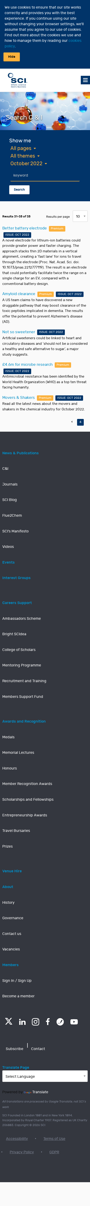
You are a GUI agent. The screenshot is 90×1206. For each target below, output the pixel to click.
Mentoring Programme (21, 665)
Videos (8, 547)
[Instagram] (35, 1021)
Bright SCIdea (14, 634)
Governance (12, 918)
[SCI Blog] (60, 1021)
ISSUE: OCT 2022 (17, 235)
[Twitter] (9, 1023)
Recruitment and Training (24, 681)
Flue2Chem (12, 515)
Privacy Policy (22, 1152)
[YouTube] (74, 1021)
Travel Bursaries (16, 831)
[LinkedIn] (22, 1021)
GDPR (54, 1152)
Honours (9, 768)
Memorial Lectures (18, 752)
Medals (8, 737)
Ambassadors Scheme (21, 618)
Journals (10, 484)
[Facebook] (48, 1021)
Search (19, 189)
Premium (57, 228)
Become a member (18, 996)
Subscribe (14, 1049)
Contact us (11, 934)
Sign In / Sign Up (17, 981)
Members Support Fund (22, 697)
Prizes (7, 846)
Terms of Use (54, 1139)
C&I (5, 468)
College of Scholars (19, 650)
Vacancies (11, 949)
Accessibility (17, 1139)
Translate (40, 1092)
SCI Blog (9, 500)
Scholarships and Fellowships (28, 799)
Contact (38, 1049)
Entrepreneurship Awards (24, 815)
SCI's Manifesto (15, 531)
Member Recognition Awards (27, 784)
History (8, 902)
